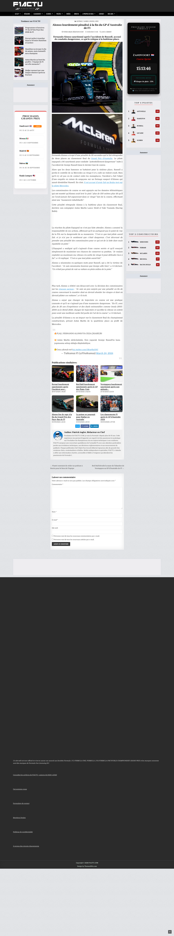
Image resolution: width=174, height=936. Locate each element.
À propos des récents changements (26, 846)
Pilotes (58, 14)
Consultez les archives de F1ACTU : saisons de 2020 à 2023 (35, 775)
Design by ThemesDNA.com (87, 866)
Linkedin (95, 426)
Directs (76, 14)
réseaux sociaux (66, 289)
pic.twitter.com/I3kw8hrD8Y (85, 350)
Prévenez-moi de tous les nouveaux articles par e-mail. (74, 539)
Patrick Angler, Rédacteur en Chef (73, 32)
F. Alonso (85, 21)
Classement (37, 14)
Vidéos (68, 14)
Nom (54, 512)
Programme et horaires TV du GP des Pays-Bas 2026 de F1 (34, 30)
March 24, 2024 (104, 353)
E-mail (55, 520)
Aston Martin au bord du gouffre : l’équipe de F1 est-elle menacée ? (35, 62)
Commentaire (57, 484)
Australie (79, 21)
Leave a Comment (107, 32)
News (96, 21)
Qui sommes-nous (20, 789)
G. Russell (92, 21)
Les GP (17, 14)
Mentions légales (19, 818)
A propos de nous (88, 14)
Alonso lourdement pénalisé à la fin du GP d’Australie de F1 (87, 26)
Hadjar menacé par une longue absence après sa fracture (35, 72)
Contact (101, 14)
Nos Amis (110, 14)
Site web (55, 528)
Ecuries (48, 14)
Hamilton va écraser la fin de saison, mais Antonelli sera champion (35, 51)
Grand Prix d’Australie (101, 158)
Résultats (27, 14)
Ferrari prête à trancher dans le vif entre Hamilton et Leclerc (35, 40)
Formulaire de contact (21, 803)
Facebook (86, 426)
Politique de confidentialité (23, 832)
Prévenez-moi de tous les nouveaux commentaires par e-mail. (77, 536)
